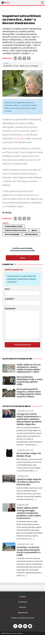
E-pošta (10, 298)
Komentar (10, 308)
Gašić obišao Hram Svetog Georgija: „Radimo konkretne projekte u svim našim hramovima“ (29, 513)
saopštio (20, 138)
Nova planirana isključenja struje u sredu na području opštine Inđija (30, 381)
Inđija (6, 63)
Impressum (22, 602)
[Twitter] (20, 626)
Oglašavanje (23, 612)
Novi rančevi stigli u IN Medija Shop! (29, 454)
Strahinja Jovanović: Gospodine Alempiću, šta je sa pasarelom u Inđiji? (29, 551)
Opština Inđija (31, 234)
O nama (22, 596)
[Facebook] (15, 626)
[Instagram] (25, 626)
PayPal (22, 258)
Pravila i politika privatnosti (22, 618)
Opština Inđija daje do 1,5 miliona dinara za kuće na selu (29, 482)
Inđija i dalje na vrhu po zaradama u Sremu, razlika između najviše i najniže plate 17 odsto (29, 368)
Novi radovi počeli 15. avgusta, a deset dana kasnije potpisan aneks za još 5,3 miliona (29, 393)
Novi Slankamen (12, 234)
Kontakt (22, 607)
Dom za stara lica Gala (15, 230)
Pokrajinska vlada (13, 226)
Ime (7, 289)
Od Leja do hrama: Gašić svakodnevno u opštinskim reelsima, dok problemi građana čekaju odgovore (29, 419)
